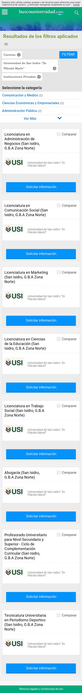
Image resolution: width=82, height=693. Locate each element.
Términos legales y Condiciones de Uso (41, 689)
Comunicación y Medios (20, 95)
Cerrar (76, 4)
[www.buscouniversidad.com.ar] (41, 14)
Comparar (69, 134)
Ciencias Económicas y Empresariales (31, 103)
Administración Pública (20, 111)
